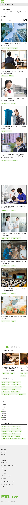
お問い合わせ (4, 486)
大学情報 (4, 411)
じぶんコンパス (5, 460)
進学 (7, 75)
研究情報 (4, 415)
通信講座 (19, 384)
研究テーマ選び (18, 386)
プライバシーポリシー (6, 476)
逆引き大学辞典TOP (5, 4)
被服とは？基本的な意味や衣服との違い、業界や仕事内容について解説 (13, 127)
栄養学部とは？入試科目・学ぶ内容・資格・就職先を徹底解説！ (13, 317)
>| (20, 347)
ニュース (19, 389)
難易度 (12, 391)
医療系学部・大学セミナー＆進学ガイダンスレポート (13, 394)
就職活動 (18, 391)
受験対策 (11, 75)
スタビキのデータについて (7, 484)
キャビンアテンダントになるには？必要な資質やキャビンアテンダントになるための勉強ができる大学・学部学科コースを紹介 (13, 156)
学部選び (9, 131)
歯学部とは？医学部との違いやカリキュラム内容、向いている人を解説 (13, 207)
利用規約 (3, 478)
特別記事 (4, 407)
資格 (9, 389)
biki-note (3, 454)
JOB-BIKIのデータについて (8, 481)
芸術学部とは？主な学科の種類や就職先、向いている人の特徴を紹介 (13, 262)
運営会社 (3, 473)
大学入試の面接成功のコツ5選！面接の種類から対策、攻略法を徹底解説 (13, 72)
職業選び (9, 48)
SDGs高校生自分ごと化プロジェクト (10, 465)
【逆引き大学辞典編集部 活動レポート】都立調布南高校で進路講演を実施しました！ (13, 289)
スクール (4, 391)
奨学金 (13, 389)
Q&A (2, 468)
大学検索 (3, 452)
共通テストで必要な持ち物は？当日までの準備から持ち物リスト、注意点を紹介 (13, 99)
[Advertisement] (14, 173)
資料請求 (3, 470)
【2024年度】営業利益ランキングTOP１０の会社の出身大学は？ (13, 44)
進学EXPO (4, 462)
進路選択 (4, 48)
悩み (3, 75)
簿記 (9, 391)
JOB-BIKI (3, 449)
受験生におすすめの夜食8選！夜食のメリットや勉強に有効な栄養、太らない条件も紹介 (10, 368)
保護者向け (23, 375)
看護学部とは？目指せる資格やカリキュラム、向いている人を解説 (13, 234)
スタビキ (3, 457)
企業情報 (4, 417)
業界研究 (15, 48)
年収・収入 (11, 386)
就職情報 (4, 413)
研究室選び (4, 389)
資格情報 (4, 419)
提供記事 (4, 405)
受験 (3, 409)
